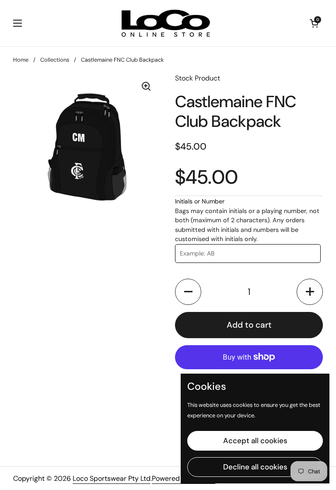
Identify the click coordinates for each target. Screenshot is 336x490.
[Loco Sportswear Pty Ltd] (166, 23)
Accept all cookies (255, 440)
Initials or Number (199, 201)
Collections (54, 59)
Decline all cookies (255, 467)
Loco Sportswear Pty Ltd (111, 478)
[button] (188, 292)
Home (20, 59)
